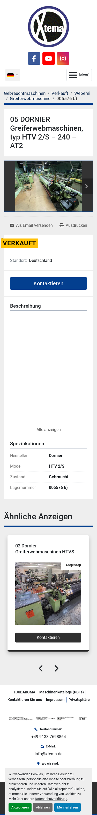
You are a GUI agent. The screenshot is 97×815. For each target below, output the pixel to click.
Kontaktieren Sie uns (25, 700)
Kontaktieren (48, 283)
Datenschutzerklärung (51, 799)
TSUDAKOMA (24, 692)
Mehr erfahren (67, 807)
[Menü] (73, 75)
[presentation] (41, 669)
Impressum (55, 700)
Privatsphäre (79, 700)
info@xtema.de (48, 753)
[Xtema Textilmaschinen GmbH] (48, 718)
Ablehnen (43, 807)
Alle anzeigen (48, 429)
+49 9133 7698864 (48, 736)
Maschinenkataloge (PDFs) (61, 692)
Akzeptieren (20, 807)
